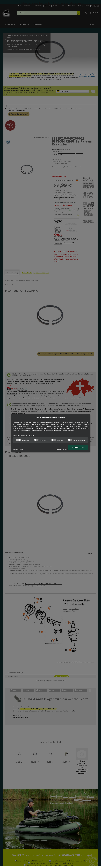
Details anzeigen (18, 449)
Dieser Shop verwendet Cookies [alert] (51, 417)
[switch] (18, 440)
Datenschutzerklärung (20, 435)
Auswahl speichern (62, 449)
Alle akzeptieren (78, 447)
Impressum (31, 435)
